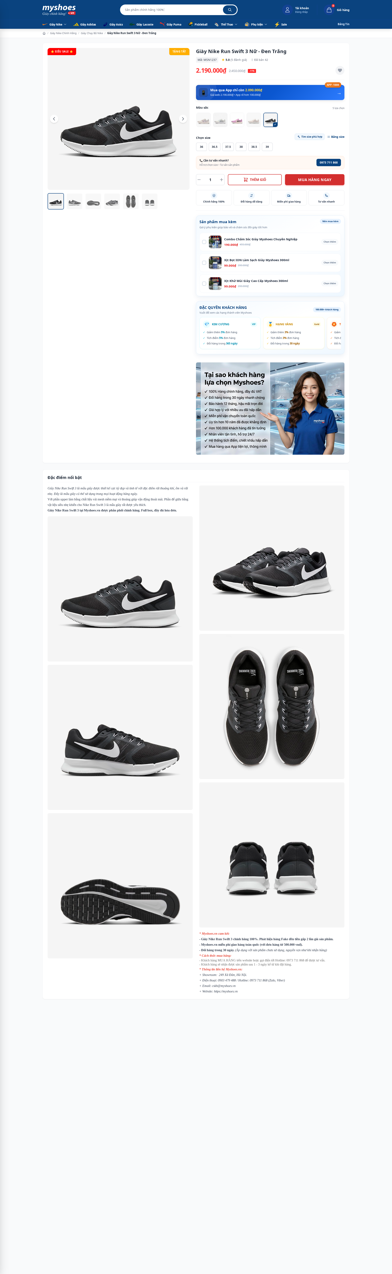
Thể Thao (227, 24)
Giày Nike (55, 24)
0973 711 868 (329, 162)
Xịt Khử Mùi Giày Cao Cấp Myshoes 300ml (256, 281)
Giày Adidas (88, 24)
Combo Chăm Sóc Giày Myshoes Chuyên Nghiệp (260, 239)
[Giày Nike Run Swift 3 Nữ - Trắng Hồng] (203, 120)
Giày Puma (174, 24)
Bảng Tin (344, 24)
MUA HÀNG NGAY (314, 179)
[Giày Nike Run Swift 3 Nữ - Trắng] (220, 120)
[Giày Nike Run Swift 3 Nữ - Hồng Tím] (237, 120)
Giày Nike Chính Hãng (63, 33)
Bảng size (337, 137)
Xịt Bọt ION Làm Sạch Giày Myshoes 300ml (256, 260)
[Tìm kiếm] (230, 9)
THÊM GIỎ (258, 179)
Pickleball (201, 24)
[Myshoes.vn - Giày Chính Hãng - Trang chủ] (59, 10)
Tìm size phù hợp (311, 136)
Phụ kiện (257, 24)
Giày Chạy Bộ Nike (92, 33)
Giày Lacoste (144, 24)
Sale (280, 24)
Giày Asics (116, 24)
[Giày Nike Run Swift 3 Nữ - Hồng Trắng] (254, 120)
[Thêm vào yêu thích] (339, 70)
